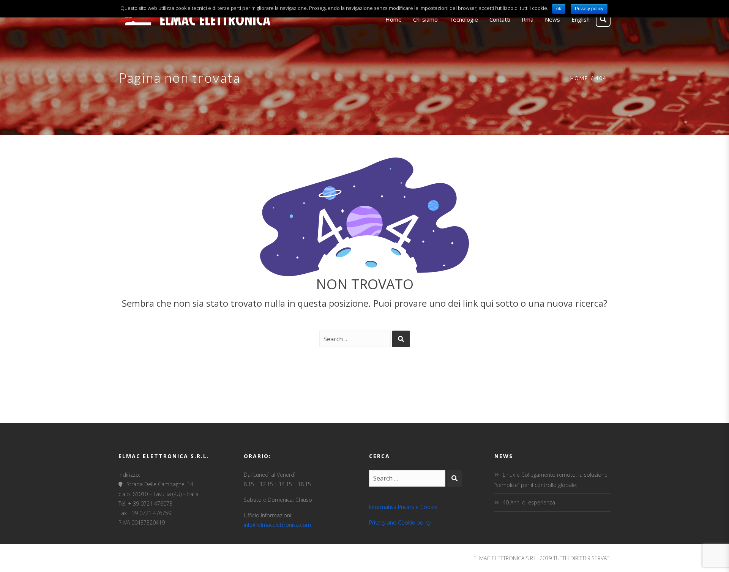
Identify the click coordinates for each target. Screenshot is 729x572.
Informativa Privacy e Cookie (403, 507)
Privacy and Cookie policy (400, 522)
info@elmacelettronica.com (277, 524)
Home (579, 78)
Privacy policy (589, 8)
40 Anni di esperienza (529, 502)
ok (558, 8)
